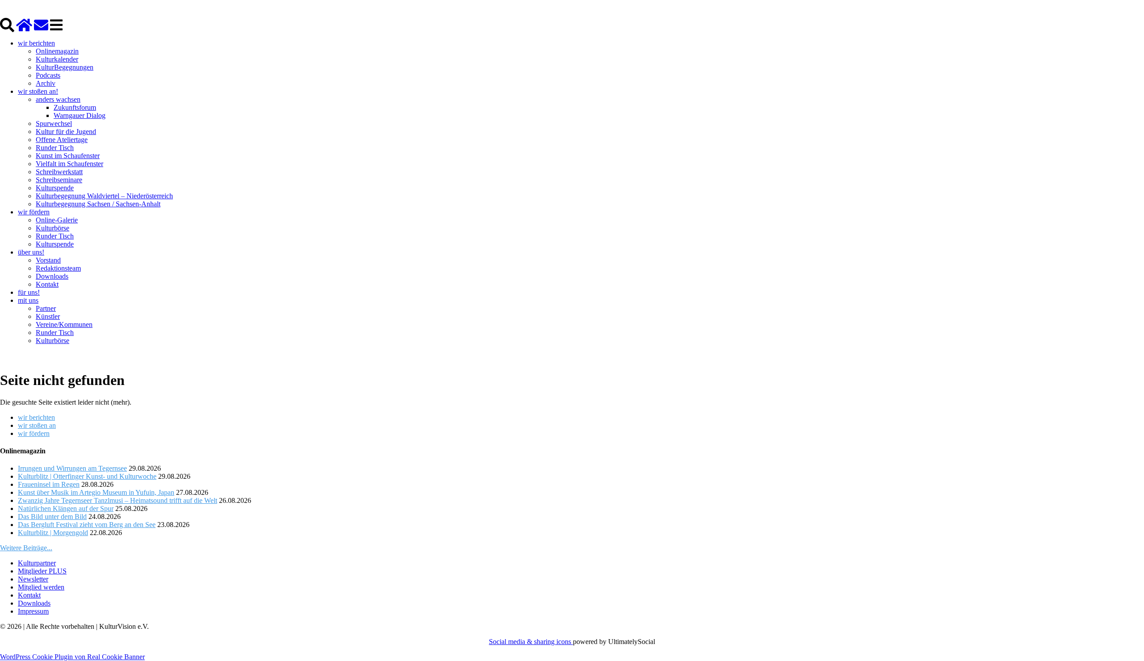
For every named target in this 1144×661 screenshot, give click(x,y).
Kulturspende (55, 188)
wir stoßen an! (38, 91)
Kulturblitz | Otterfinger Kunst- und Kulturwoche (87, 476)
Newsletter (33, 579)
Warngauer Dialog (79, 115)
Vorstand (48, 260)
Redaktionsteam (58, 268)
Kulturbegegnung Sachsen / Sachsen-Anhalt (98, 204)
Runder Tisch (55, 147)
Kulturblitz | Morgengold (53, 532)
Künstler (48, 316)
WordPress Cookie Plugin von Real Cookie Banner (72, 657)
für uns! (29, 292)
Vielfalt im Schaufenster (69, 163)
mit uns (28, 300)
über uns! (31, 252)
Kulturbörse (52, 228)
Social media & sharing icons (531, 641)
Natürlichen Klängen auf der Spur (66, 508)
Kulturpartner (37, 563)
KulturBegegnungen (64, 67)
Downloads (52, 276)
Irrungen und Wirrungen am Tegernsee (72, 468)
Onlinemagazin (57, 51)
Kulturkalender (57, 59)
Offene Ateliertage (62, 139)
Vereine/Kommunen (64, 324)
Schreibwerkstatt (59, 172)
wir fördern (34, 212)
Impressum (33, 611)
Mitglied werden (41, 587)
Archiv (45, 83)
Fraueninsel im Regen (49, 484)
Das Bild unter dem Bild (52, 516)
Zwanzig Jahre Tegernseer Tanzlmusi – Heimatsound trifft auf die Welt (117, 500)
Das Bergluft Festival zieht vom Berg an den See (87, 524)
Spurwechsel (54, 123)
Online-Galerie (57, 220)
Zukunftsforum (75, 107)
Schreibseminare (59, 180)
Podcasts (48, 75)
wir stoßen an (37, 425)
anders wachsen (58, 99)
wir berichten (36, 43)
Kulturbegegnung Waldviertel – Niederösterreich (104, 196)
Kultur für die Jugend (66, 131)
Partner (46, 308)
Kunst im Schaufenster (68, 155)
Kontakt (47, 284)
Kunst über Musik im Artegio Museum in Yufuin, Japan (96, 492)
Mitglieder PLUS (42, 571)
